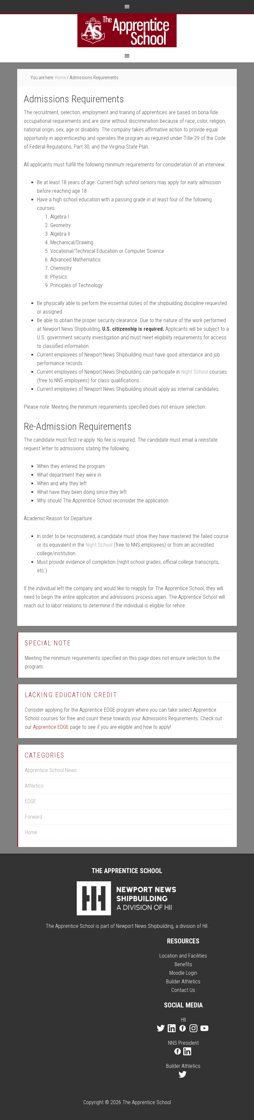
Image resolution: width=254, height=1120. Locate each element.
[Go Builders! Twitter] (183, 1080)
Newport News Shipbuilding (144, 926)
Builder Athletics (183, 981)
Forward (33, 817)
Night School (194, 372)
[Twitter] (161, 1034)
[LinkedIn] (172, 1034)
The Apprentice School (127, 30)
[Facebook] (183, 1034)
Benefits (183, 964)
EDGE (30, 801)
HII (204, 926)
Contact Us (183, 990)
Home (31, 832)
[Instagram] (194, 1034)
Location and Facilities (183, 956)
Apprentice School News (51, 770)
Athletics (34, 786)
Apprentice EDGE (51, 727)
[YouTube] (205, 1034)
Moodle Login (183, 973)
